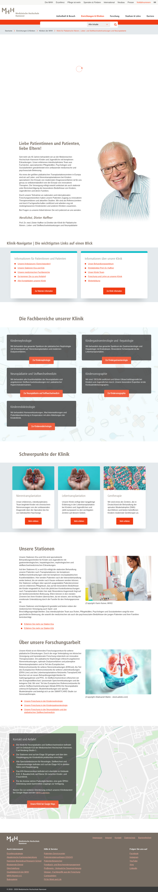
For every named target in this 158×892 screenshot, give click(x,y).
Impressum (97, 838)
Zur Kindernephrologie (41, 360)
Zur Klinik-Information (114, 291)
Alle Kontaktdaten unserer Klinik (32, 281)
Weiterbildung (94, 281)
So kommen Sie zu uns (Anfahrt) (32, 276)
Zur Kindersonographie (117, 393)
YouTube (134, 861)
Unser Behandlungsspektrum (101, 264)
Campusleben (50, 876)
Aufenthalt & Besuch (65, 16)
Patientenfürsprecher (53, 861)
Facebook (134, 854)
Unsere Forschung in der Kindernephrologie (43, 701)
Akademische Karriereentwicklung (22, 857)
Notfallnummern (144, 2)
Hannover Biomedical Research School (24, 861)
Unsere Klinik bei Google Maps (42, 804)
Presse (131, 2)
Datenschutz (129, 838)
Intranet (108, 838)
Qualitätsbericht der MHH (18, 872)
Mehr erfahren (33, 521)
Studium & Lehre (133, 16)
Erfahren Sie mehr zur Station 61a (39, 624)
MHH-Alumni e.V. (14, 876)
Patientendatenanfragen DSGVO (58, 857)
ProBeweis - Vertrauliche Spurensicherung (62, 868)
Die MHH (49, 2)
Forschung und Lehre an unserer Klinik (105, 276)
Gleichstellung (13, 868)
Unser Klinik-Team (96, 272)
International (109, 2)
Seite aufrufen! (79, 120)
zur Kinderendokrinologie (45, 79)
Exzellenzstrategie (15, 854)
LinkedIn (133, 868)
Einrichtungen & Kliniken (92, 16)
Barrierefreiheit (144, 838)
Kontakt (118, 838)
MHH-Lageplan (42, 793)
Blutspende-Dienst (15, 865)
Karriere (150, 16)
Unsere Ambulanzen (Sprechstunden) (34, 264)
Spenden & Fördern (92, 2)
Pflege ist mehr (74, 2)
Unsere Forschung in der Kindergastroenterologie (46, 705)
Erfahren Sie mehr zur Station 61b (39, 628)
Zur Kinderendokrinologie (41, 426)
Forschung (114, 16)
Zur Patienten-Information (44, 291)
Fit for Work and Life (52, 879)
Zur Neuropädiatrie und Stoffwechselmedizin (41, 393)
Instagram (134, 857)
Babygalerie (12, 879)
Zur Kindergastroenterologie (116, 360)
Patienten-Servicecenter (54, 854)
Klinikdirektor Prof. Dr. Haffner (101, 268)
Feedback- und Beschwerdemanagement (62, 865)
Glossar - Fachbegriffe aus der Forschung (62, 872)
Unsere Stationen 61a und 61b (31, 268)
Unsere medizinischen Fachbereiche (34, 272)
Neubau (121, 2)
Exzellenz (60, 2)
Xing (132, 865)
